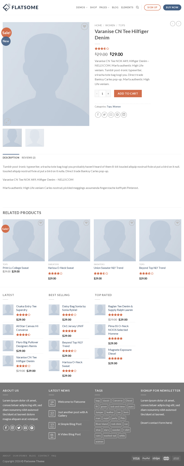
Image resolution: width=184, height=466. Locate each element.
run (126, 424)
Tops (121, 25)
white (122, 435)
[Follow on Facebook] (6, 428)
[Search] (137, 7)
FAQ (54, 455)
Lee (119, 412)
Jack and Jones (117, 406)
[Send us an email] (25, 428)
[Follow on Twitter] (19, 428)
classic (106, 400)
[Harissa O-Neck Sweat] (69, 240)
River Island (102, 424)
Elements (127, 7)
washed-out (110, 435)
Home (98, 25)
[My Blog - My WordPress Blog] (21, 7)
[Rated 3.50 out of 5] (101, 273)
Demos (80, 7)
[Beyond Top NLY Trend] (160, 240)
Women (110, 25)
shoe (98, 429)
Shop (93, 7)
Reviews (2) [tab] (29, 157)
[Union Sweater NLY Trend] (115, 240)
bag (98, 400)
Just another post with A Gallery (73, 413)
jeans (131, 406)
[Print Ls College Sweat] (24, 240)
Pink (123, 418)
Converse (118, 400)
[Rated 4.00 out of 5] (55, 273)
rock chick (116, 424)
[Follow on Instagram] (12, 428)
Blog (115, 7)
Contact (43, 455)
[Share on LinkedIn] (124, 115)
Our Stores (20, 455)
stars (106, 429)
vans (98, 435)
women (99, 441)
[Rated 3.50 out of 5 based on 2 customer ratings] (123, 48)
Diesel (129, 400)
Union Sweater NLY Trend (108, 267)
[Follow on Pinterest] (32, 428)
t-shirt (126, 429)
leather (110, 412)
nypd (106, 418)
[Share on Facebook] (98, 115)
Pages (103, 7)
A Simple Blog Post (70, 424)
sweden (116, 429)
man (98, 418)
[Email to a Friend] (111, 115)
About (7, 455)
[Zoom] (7, 121)
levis (126, 412)
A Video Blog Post (69, 434)
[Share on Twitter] (104, 115)
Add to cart (128, 93)
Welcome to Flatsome (71, 401)
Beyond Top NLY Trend (152, 267)
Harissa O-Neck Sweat (61, 267)
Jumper (99, 412)
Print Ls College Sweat (16, 267)
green (104, 406)
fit (97, 406)
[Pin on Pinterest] (117, 115)
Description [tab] (11, 157)
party (114, 418)
